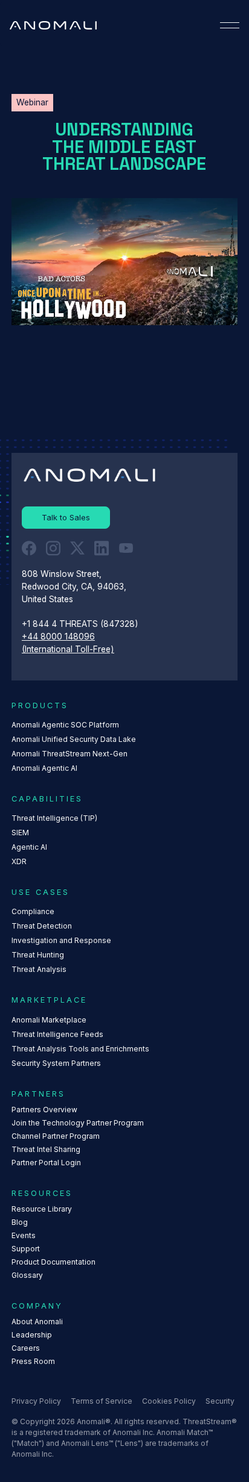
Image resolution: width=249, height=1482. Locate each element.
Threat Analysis (38, 969)
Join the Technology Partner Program (77, 1122)
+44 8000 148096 (58, 636)
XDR (19, 861)
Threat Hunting (37, 954)
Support (25, 1248)
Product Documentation (53, 1261)
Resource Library (41, 1208)
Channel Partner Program (55, 1136)
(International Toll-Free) (68, 649)
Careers (25, 1348)
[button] (229, 25)
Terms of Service (101, 1401)
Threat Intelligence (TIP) (54, 818)
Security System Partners (56, 1063)
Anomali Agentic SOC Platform (65, 724)
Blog (19, 1222)
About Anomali (37, 1321)
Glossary (27, 1275)
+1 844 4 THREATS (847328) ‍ (81, 624)
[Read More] (65, 518)
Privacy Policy (36, 1401)
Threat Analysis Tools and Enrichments (80, 1048)
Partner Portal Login (46, 1162)
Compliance (32, 911)
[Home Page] (53, 25)
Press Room (33, 1361)
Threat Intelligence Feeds (57, 1034)
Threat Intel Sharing (45, 1149)
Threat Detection (41, 925)
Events (23, 1235)
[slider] (128, 315)
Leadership (31, 1334)
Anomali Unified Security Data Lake (73, 739)
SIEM (20, 832)
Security (219, 1401)
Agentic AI (29, 847)
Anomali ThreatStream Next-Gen (69, 753)
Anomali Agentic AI (44, 768)
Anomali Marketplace (48, 1019)
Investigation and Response (61, 940)
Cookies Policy (169, 1401)
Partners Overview (44, 1109)
